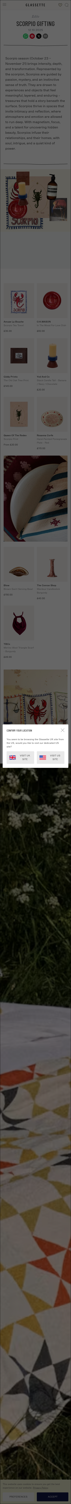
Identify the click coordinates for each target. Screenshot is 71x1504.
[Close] (62, 730)
